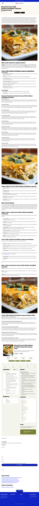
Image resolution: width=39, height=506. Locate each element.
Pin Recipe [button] (21, 353)
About (11, 498)
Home (11, 496)
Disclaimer (21, 498)
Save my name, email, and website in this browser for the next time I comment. (14, 463)
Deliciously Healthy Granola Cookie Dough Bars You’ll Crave (10, 481)
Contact (11, 500)
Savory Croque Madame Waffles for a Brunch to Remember (10, 480)
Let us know (25, 432)
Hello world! (12, 487)
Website (3, 461)
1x (14, 369)
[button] (17, 372)
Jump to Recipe (17, 12)
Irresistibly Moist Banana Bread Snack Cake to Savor (9, 482)
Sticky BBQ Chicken (6, 253)
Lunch (6, 438)
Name (3, 456)
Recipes (11, 497)
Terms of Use (22, 497)
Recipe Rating (3, 444)
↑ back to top (19, 490)
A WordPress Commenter (5, 487)
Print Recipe (22, 12)
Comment (3, 447)
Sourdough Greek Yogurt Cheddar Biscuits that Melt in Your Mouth (11, 477)
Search (3, 469)
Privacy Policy (22, 496)
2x (15, 369)
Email (3, 459)
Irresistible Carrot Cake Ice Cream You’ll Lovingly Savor (10, 478)
